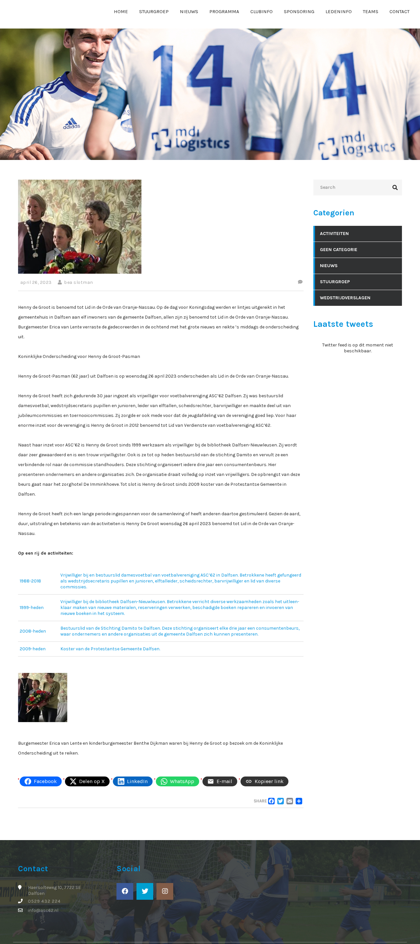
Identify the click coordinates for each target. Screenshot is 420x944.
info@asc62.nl (43, 910)
